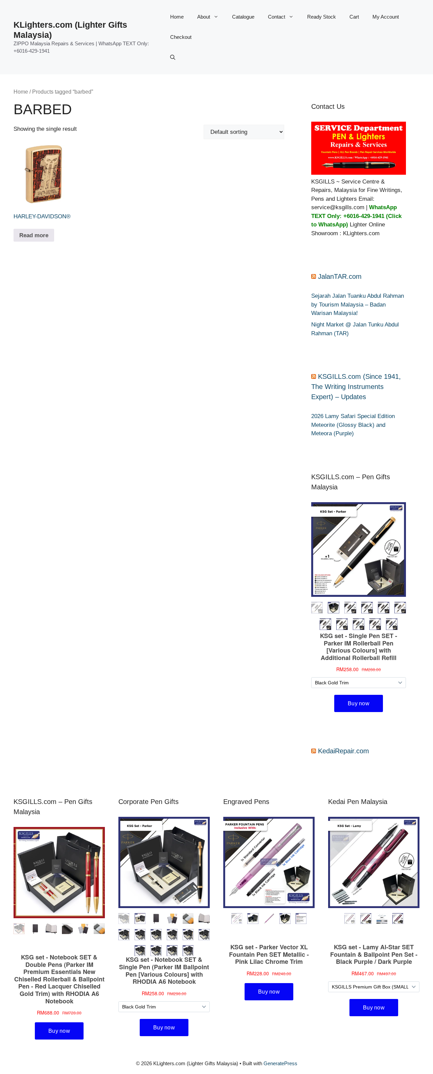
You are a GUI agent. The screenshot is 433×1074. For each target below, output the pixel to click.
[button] (172, 57)
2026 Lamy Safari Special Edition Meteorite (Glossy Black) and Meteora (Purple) (353, 425)
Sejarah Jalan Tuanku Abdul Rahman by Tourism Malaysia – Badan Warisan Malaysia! (357, 304)
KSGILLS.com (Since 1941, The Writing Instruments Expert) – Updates (356, 386)
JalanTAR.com (340, 276)
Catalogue (243, 17)
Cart (354, 17)
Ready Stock (321, 17)
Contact (276, 17)
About (203, 17)
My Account (385, 17)
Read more (33, 235)
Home (177, 17)
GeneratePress (280, 1063)
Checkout (180, 37)
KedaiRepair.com (343, 751)
